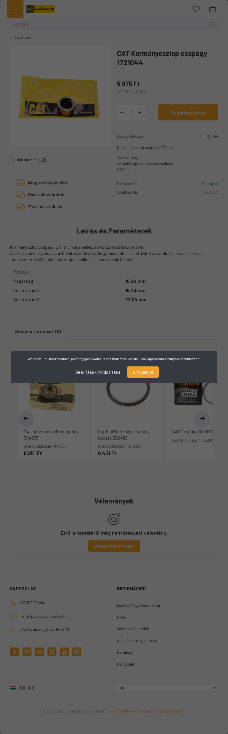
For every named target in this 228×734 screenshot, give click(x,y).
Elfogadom (143, 372)
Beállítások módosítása (98, 372)
